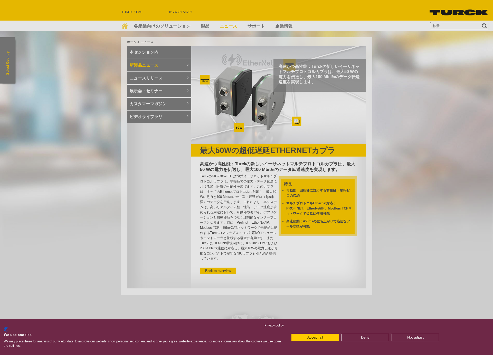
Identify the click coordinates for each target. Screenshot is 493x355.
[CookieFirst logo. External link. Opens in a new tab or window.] (6, 329)
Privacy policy (274, 325)
